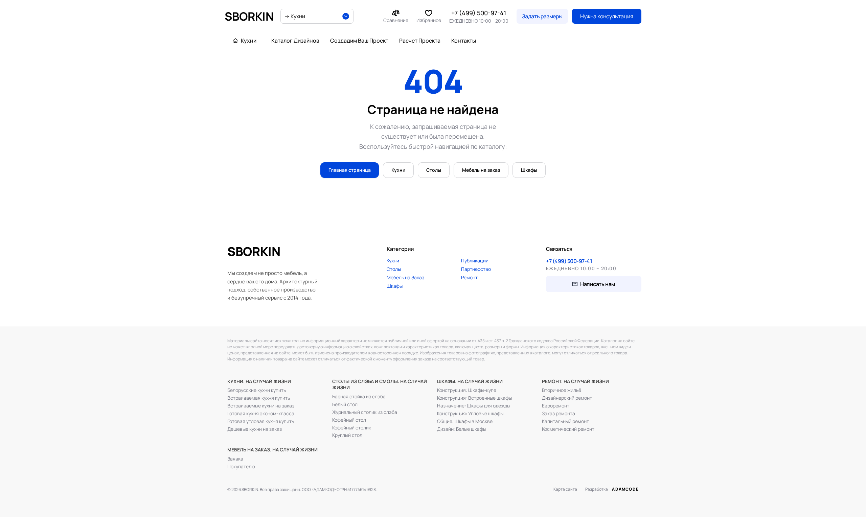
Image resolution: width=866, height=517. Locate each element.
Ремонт (469, 277)
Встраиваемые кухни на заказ (260, 406)
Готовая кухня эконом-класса (260, 413)
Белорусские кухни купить (256, 390)
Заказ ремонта (558, 413)
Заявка (235, 459)
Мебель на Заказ (405, 277)
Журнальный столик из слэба (364, 412)
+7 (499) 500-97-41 (478, 13)
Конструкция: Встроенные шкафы (474, 398)
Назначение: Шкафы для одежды (473, 406)
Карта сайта (565, 489)
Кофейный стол (349, 420)
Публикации (474, 260)
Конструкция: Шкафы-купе (466, 390)
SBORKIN (249, 16)
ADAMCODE (625, 489)
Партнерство (476, 269)
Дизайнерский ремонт (567, 398)
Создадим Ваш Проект (359, 40)
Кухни (398, 170)
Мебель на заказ (481, 170)
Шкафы (529, 170)
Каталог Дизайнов (295, 40)
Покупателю (241, 467)
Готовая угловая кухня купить (260, 421)
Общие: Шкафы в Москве (465, 421)
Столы (433, 170)
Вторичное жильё (561, 390)
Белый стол (345, 404)
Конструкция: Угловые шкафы (470, 413)
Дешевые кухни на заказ (254, 429)
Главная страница (349, 170)
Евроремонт (555, 406)
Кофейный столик (351, 428)
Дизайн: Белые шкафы (461, 429)
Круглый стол (347, 435)
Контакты (463, 40)
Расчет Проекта (419, 40)
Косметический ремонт (568, 429)
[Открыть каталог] (317, 16)
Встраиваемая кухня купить (258, 398)
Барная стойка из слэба (359, 397)
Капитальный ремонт (565, 421)
